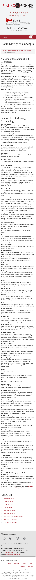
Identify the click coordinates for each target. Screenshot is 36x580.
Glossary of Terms (9, 498)
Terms (31, 563)
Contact (16, 563)
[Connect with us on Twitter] (10, 538)
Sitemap (30, 566)
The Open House (8, 501)
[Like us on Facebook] (4, 538)
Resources (22, 566)
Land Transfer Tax (9, 504)
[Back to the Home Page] (18, 5)
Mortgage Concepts (9, 513)
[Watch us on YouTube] (24, 538)
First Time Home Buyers (10, 522)
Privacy (24, 563)
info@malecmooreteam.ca (12, 554)
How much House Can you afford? (13, 516)
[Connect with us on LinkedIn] (17, 538)
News (9, 563)
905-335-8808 (9, 553)
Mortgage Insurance (9, 510)
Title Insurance (8, 507)
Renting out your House (10, 519)
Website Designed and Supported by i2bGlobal (18, 570)
